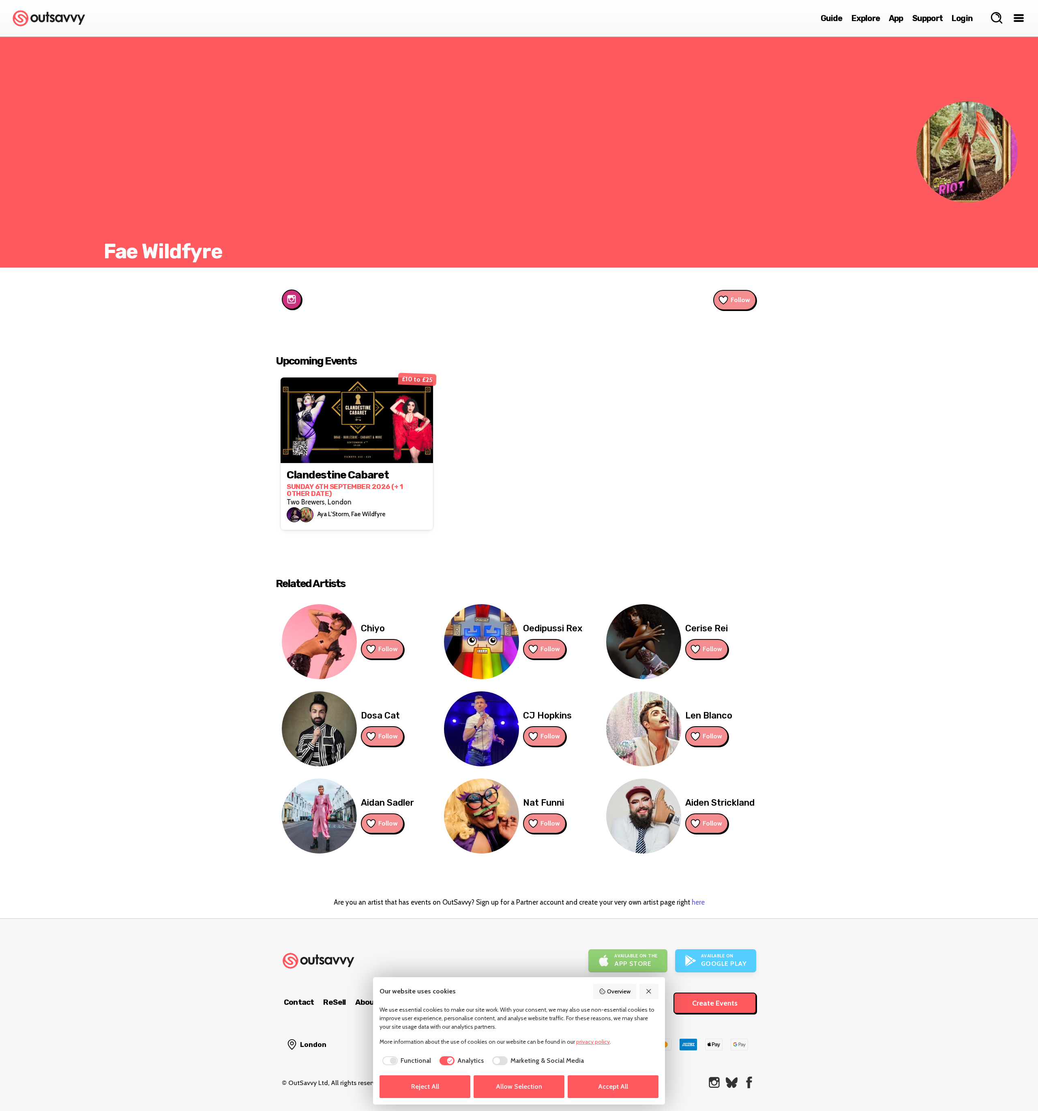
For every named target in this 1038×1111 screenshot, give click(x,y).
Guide (832, 18)
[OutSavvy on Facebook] (749, 1082)
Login (962, 18)
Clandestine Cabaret (337, 475)
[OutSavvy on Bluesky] (732, 1082)
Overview (619, 991)
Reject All (425, 1086)
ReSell (334, 1002)
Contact (299, 1002)
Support (927, 18)
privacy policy (593, 1041)
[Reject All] (649, 991)
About (366, 1002)
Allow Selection (519, 1086)
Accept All (613, 1086)
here (698, 902)
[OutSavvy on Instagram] (714, 1082)
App (896, 18)
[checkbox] (405, 1061)
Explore (865, 18)
